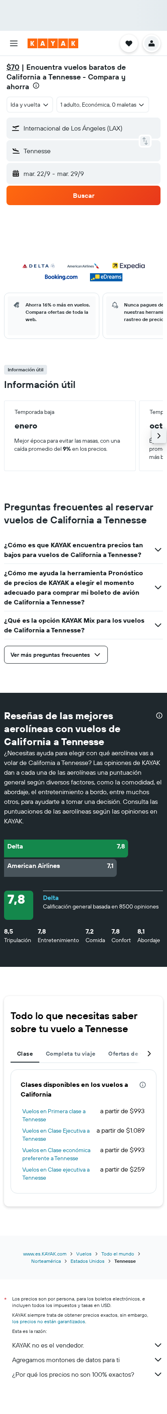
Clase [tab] (25, 1053)
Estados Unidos (88, 1261)
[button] (14, 43)
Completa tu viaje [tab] (70, 1053)
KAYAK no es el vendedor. (48, 1345)
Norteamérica (46, 1261)
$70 (12, 67)
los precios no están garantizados (48, 1321)
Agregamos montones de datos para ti (66, 1360)
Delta (51, 897)
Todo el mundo (117, 1254)
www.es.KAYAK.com (44, 1254)
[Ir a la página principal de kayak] (53, 43)
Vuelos (84, 1254)
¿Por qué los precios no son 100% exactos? (73, 1374)
